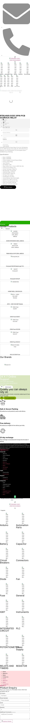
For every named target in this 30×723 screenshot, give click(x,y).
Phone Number (4, 698)
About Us (5, 673)
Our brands (5, 458)
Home (1, 87)
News (4, 457)
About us (5, 453)
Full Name (2, 693)
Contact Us (5, 477)
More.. (4, 487)
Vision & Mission (6, 455)
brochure (5, 460)
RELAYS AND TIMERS (9, 87)
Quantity (2, 707)
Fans (4, 482)
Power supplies (6, 486)
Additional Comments (8, 712)
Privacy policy (6, 472)
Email (1, 702)
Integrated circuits (7, 484)
